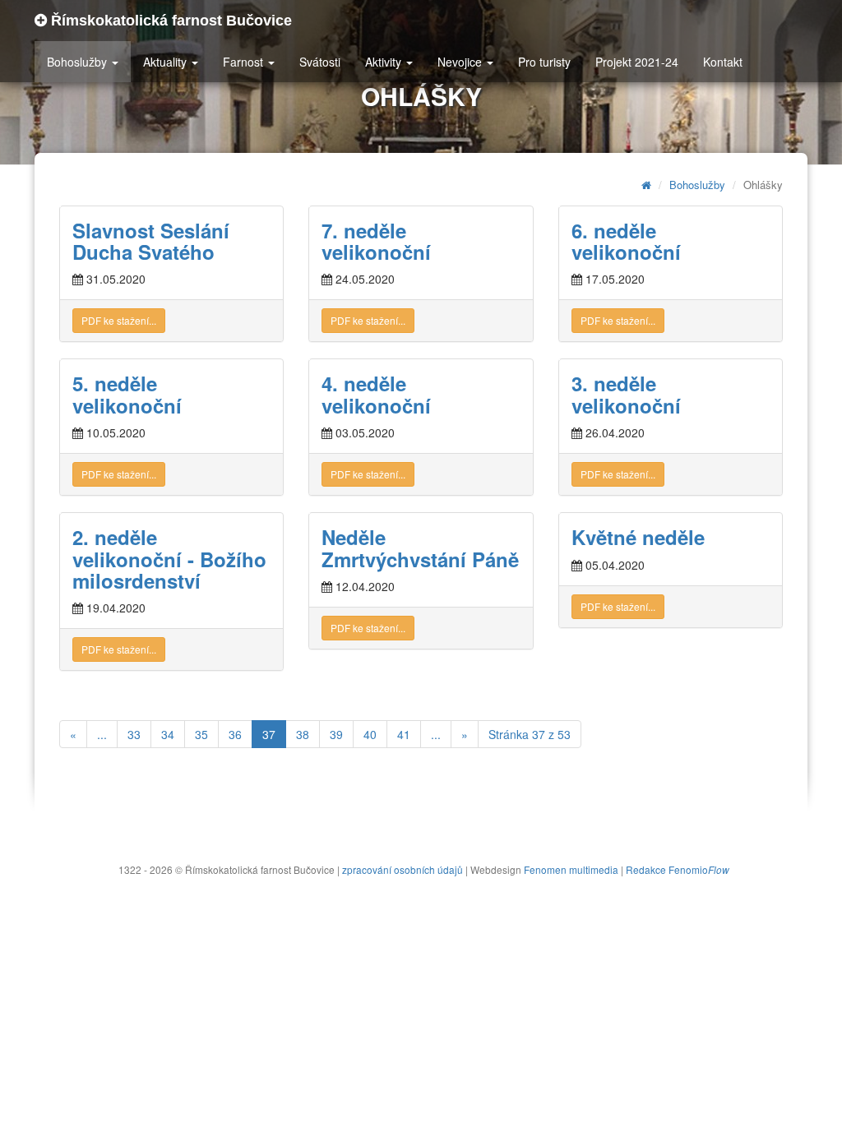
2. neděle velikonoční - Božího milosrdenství (169, 558)
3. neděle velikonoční (626, 393)
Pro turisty (544, 61)
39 (336, 734)
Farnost (244, 61)
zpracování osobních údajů (402, 869)
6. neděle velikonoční (626, 241)
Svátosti (319, 61)
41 (403, 734)
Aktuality (166, 61)
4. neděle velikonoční (376, 393)
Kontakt (723, 61)
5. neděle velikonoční (127, 393)
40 (370, 734)
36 (235, 734)
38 (302, 734)
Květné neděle (638, 537)
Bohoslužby (78, 61)
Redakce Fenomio (677, 869)
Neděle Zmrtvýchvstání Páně (420, 547)
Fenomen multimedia (571, 869)
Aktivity (385, 61)
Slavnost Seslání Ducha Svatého (150, 241)
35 (201, 734)
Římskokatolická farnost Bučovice (169, 20)
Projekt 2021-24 (636, 61)
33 (134, 734)
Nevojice (461, 61)
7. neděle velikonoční (376, 241)
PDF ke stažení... (118, 320)
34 (167, 734)
